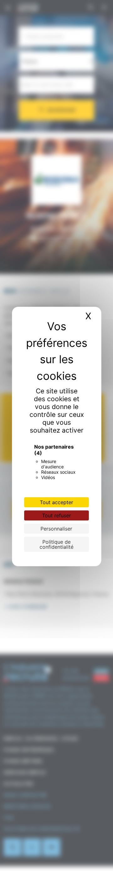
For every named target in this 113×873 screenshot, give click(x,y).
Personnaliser (56, 528)
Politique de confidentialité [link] (56, 544)
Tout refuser (56, 515)
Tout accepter (56, 502)
